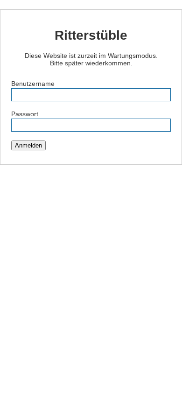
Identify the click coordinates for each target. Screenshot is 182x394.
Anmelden (28, 145)
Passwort (24, 114)
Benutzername (33, 83)
